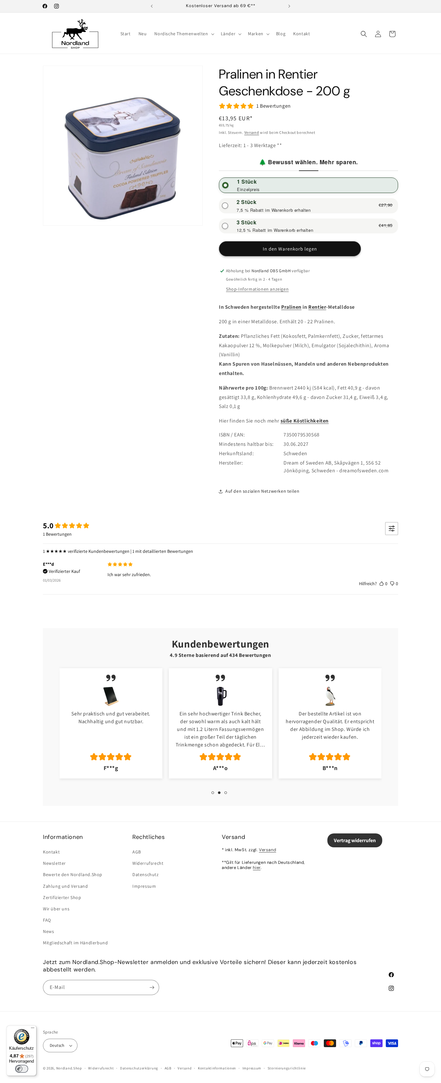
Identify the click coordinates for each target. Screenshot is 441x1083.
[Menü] (32, 1029)
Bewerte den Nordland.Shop (72, 874)
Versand (251, 132)
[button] (183, 33)
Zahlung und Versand (65, 886)
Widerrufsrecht (147, 863)
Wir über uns (56, 909)
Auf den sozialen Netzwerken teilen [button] (262, 491)
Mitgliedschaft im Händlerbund (75, 943)
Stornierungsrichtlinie (287, 1068)
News (48, 931)
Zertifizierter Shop (62, 897)
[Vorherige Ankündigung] (152, 6)
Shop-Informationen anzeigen (257, 289)
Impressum (144, 886)
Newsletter (54, 863)
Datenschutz (145, 874)
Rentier (317, 307)
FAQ (47, 920)
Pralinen (291, 307)
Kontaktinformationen (217, 1068)
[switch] (21, 1069)
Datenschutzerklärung (139, 1068)
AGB (136, 852)
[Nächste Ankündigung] (289, 6)
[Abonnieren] (152, 987)
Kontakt (51, 852)
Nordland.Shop (69, 1068)
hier (256, 867)
